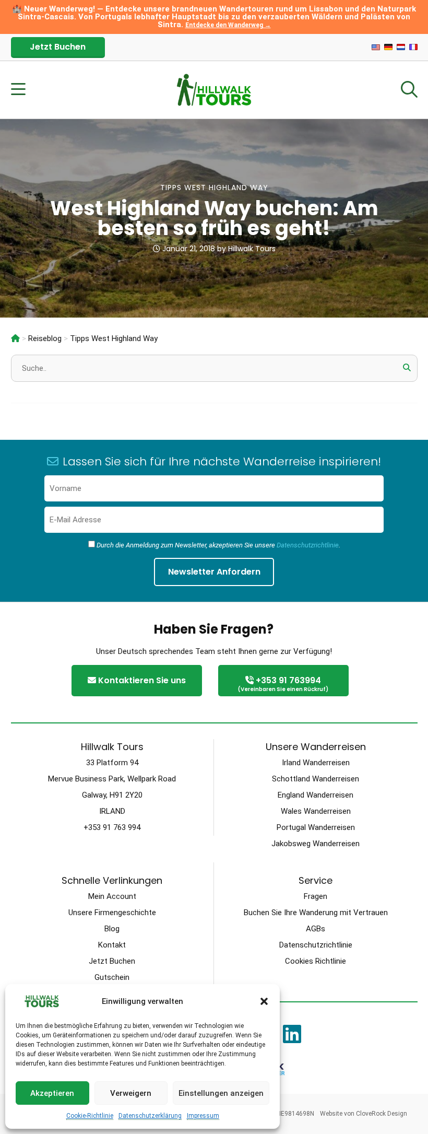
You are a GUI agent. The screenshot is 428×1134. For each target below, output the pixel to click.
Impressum (203, 1115)
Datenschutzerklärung (150, 1115)
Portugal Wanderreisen (316, 827)
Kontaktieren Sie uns (141, 680)
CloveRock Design (381, 1113)
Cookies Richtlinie (315, 961)
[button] (264, 1001)
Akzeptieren (52, 1093)
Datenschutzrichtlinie (308, 545)
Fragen (315, 896)
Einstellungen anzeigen (221, 1093)
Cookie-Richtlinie (89, 1115)
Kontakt (112, 945)
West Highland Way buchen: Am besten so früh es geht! (214, 218)
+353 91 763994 (283, 683)
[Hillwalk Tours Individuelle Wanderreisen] (15, 338)
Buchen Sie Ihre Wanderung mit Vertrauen (316, 912)
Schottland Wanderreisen (315, 779)
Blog (112, 928)
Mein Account (112, 896)
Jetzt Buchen (58, 47)
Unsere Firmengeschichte (112, 912)
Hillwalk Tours (252, 248)
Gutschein (111, 977)
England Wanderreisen (315, 795)
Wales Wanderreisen (316, 811)
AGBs (315, 928)
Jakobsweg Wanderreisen (315, 843)
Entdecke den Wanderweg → (228, 25)
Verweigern (130, 1093)
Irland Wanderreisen (316, 762)
